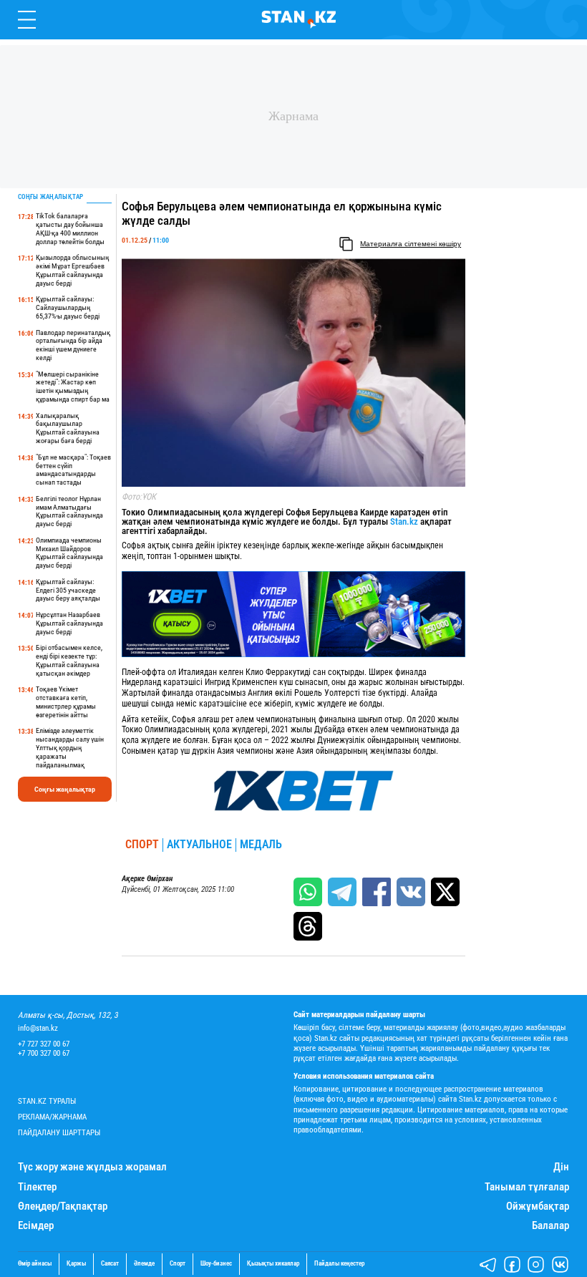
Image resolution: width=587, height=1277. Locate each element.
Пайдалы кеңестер (339, 1264)
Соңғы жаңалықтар (64, 789)
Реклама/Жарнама (52, 1117)
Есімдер (36, 1226)
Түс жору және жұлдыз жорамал (92, 1167)
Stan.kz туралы (47, 1101)
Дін (561, 1167)
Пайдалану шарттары (59, 1132)
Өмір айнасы (35, 1264)
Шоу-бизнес (216, 1264)
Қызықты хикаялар (273, 1264)
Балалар (550, 1226)
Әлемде (144, 1264)
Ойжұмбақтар (537, 1206)
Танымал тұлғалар (527, 1187)
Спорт (142, 844)
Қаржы (76, 1264)
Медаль (261, 844)
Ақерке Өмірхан (147, 879)
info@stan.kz (38, 1028)
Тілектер (37, 1187)
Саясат (110, 1264)
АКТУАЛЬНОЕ (199, 844)
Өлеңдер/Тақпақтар (62, 1206)
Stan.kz (404, 521)
